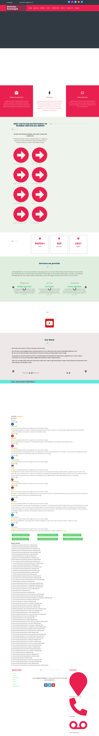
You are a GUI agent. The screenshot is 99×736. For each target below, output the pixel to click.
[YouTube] (78, 2)
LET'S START (24, 294)
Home (30, 8)
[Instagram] (72, 2)
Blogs (48, 8)
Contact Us (69, 8)
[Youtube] (49, 323)
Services (42, 8)
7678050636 (9, 2)
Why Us (63, 8)
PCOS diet (49, 286)
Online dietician (74, 286)
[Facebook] (69, 2)
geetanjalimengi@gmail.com (26, 2)
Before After (55, 8)
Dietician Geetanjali (12, 7)
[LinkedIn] (82, 2)
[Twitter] (75, 2)
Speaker (77, 8)
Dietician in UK (16, 686)
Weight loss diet (24, 286)
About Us (36, 8)
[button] (13, 287)
